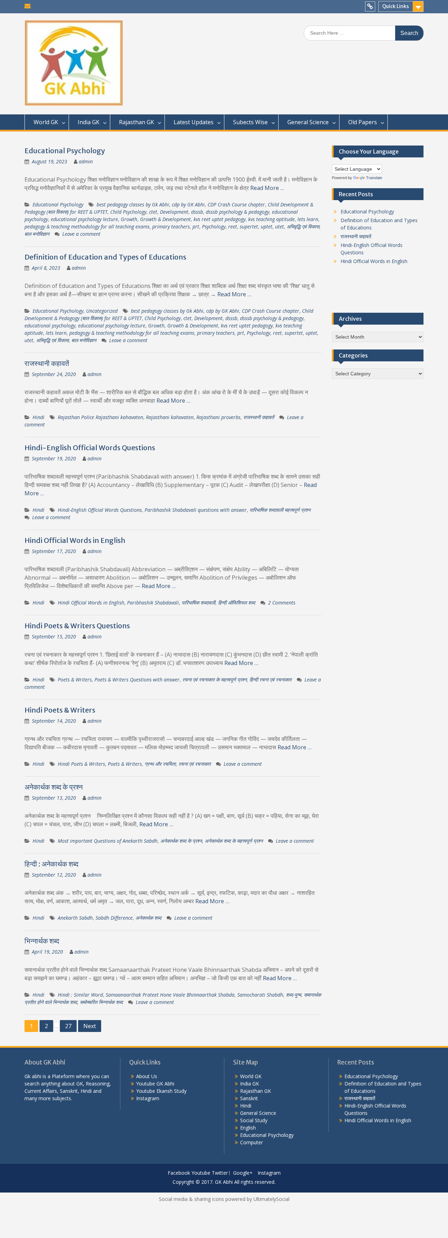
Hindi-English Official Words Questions (89, 447)
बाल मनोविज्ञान (36, 234)
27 (68, 1026)
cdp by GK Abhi (188, 204)
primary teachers (171, 226)
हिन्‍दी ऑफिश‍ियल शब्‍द (236, 602)
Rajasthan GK (136, 122)
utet (279, 226)
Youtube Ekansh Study (161, 1091)
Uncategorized (102, 310)
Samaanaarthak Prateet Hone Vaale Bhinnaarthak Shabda (170, 994)
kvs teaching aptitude (271, 219)
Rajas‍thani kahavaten (170, 417)
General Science (308, 122)
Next (89, 1026)
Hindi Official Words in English (74, 540)
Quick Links (395, 6)
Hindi (38, 417)
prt (195, 226)
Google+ (243, 1173)
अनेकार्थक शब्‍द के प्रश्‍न (53, 787)
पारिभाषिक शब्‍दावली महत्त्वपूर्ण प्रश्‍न (280, 510)
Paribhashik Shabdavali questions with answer (196, 510)
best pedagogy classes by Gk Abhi (133, 204)
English (248, 1127)
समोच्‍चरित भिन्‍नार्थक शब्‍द (101, 1002)
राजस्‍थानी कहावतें (46, 363)
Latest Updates (194, 122)
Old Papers (362, 122)
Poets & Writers (75, 679)
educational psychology (49, 325)
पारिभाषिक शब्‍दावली (198, 602)
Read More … (267, 188)
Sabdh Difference (114, 917)
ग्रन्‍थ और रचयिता (160, 764)
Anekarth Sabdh (75, 917)
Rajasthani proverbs (218, 417)
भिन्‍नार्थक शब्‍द (41, 940)
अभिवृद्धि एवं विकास (303, 226)
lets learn (308, 219)
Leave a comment (81, 234)
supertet (249, 226)
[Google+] (370, 6)
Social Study (253, 1120)
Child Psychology (128, 211)
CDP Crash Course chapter (236, 204)
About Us (146, 1076)
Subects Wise (250, 122)
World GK (46, 122)
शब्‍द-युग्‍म (293, 994)
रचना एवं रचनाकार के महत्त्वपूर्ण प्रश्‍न (214, 679)
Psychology (213, 226)
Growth (129, 219)
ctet (153, 211)
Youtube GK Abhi (155, 1083)
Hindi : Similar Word (80, 994)
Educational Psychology (64, 150)
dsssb (197, 211)
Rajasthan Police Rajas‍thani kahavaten (100, 417)
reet (232, 226)
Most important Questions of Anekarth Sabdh (108, 840)
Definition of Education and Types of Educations (105, 257)
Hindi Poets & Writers (59, 710)
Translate (374, 178)
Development (174, 211)
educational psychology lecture (84, 219)
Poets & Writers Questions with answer (137, 679)
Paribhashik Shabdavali (153, 602)
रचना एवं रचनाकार (194, 764)
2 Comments (281, 602)
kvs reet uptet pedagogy (219, 219)
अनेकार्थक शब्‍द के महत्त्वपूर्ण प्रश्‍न (234, 840)
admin (86, 161)
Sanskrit (249, 1098)
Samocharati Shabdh (260, 994)
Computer (251, 1142)
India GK (88, 122)
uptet (266, 226)
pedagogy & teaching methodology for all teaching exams (86, 226)
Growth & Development (165, 219)
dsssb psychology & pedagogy (237, 211)
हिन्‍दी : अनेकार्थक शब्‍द (51, 863)
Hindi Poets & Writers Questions (77, 625)
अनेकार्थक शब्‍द (148, 917)
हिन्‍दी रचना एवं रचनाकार (271, 679)
